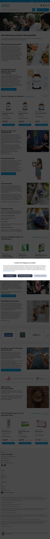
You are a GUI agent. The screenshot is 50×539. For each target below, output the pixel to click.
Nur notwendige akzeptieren (25, 275)
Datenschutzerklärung (7, 270)
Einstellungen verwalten (40, 275)
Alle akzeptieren (9, 275)
